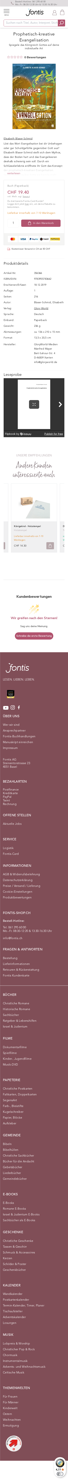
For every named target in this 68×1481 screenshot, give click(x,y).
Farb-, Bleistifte (13, 1106)
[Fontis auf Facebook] (19, 708)
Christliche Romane (16, 1003)
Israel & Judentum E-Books (21, 1214)
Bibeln (7, 1144)
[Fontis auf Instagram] (12, 708)
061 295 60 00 (39, 2)
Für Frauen (10, 1396)
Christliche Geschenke (18, 1241)
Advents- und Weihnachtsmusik (24, 1367)
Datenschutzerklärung (17, 880)
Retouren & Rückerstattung (21, 970)
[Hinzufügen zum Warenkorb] (50, 545)
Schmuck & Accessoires (19, 1252)
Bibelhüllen (10, 1150)
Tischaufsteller (12, 1311)
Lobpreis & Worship (16, 1343)
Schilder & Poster (14, 1264)
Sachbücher (11, 1015)
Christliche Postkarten (17, 1088)
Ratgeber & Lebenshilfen (19, 1021)
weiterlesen (13, 173)
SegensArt (10, 1100)
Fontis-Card (11, 854)
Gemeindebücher (15, 1179)
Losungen (9, 1323)
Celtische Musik (13, 1372)
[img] (8, 57)
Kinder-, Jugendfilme (17, 1059)
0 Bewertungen (35, 57)
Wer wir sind (11, 725)
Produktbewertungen (17, 897)
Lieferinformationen (16, 964)
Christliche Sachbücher (18, 1155)
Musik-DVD (10, 1064)
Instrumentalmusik (15, 1361)
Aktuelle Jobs (12, 824)
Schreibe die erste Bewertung (34, 636)
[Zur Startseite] (17, 669)
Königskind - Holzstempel (27, 526)
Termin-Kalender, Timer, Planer (23, 1305)
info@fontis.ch (12, 938)
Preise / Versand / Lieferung (21, 886)
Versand (26, 197)
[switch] (60, 1474)
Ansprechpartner (14, 730)
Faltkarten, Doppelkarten (20, 1094)
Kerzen (7, 1258)
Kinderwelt (10, 1408)
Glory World (41, 308)
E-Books (8, 1203)
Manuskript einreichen (18, 742)
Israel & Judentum (15, 1026)
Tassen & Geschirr (15, 1246)
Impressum (10, 748)
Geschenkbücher (14, 1270)
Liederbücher (12, 1173)
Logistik (8, 848)
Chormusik (10, 1355)
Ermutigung (11, 1425)
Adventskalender (14, 1317)
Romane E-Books (14, 1208)
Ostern (7, 1414)
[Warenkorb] (62, 12)
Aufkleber (9, 1123)
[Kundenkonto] (54, 12)
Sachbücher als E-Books (19, 1220)
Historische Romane (16, 1009)
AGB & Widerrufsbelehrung (21, 874)
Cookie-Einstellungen (17, 891)
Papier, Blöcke (12, 1117)
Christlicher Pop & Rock (19, 1349)
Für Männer (10, 1402)
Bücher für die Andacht (18, 1161)
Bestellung (10, 958)
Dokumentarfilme (15, 1047)
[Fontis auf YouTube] (6, 708)
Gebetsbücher (12, 1167)
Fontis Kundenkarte (16, 975)
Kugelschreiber (13, 1112)
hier (27, 204)
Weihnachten (12, 1420)
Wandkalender (12, 1294)
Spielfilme (10, 1053)
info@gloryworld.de (45, 362)
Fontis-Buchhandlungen (19, 736)
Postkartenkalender (16, 1300)
